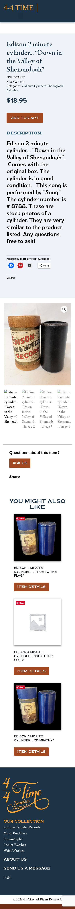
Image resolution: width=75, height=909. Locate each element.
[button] (20, 16)
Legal (7, 877)
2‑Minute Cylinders (34, 86)
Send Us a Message (27, 868)
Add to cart (25, 118)
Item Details (31, 586)
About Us (15, 859)
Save (21, 518)
